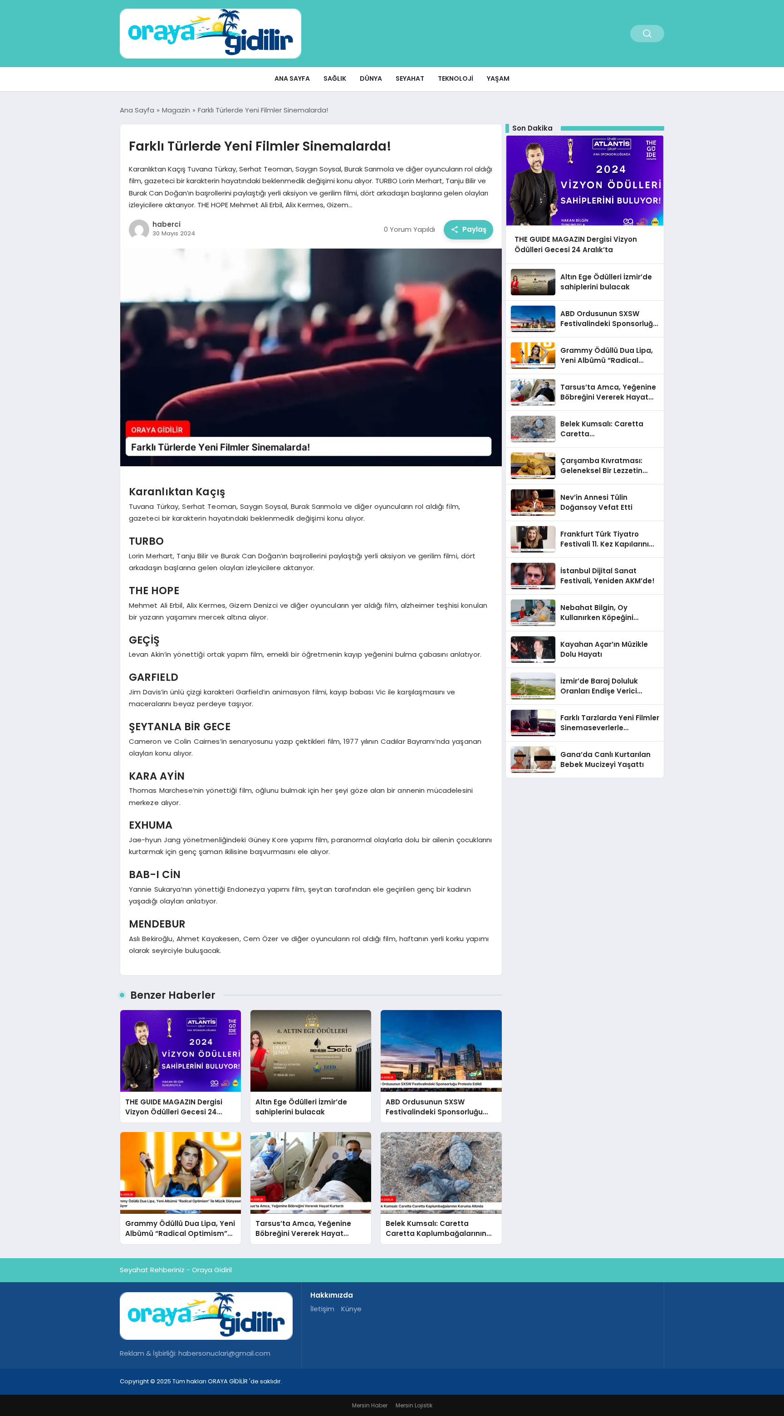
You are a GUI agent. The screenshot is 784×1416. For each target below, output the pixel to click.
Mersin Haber (369, 1405)
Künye (351, 1308)
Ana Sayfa (292, 78)
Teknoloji (455, 78)
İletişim (322, 1308)
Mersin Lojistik (414, 1405)
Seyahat (410, 78)
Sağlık (334, 78)
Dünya (371, 78)
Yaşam (498, 78)
